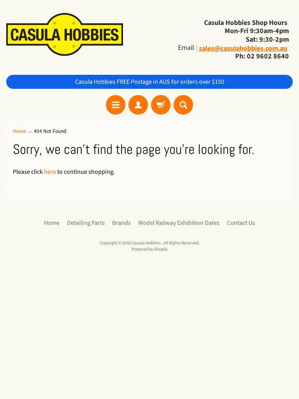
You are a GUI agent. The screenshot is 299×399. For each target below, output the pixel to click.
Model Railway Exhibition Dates (179, 223)
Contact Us (241, 223)
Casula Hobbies (147, 243)
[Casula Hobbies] (64, 35)
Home (19, 131)
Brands (121, 223)
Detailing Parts (86, 223)
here (50, 172)
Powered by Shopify (149, 249)
